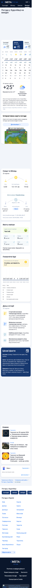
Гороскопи (25, 468)
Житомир (5, 533)
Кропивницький (7, 537)
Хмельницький (21, 533)
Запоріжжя (20, 510)
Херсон (19, 521)
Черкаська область (7, 480)
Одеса (19, 506)
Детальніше (15, 124)
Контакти (24, 572)
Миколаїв (20, 513)
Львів (4, 513)
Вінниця (19, 517)
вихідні (22, 492)
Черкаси (5, 529)
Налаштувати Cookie (16, 579)
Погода (15, 2)
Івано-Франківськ (8, 544)
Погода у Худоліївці (7, 482)
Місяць (12, 5)
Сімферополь (6, 521)
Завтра (20, 5)
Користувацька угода (11, 572)
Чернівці (5, 541)
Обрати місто (6, 552)
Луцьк (19, 544)
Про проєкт (23, 576)
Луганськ (5, 517)
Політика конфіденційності (16, 569)
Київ (3, 502)
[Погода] (15, 561)
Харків (19, 502)
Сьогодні (5, 5)
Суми (18, 529)
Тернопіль (20, 541)
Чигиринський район (21, 480)
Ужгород (5, 548)
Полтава (5, 525)
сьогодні (6, 492)
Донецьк (5, 510)
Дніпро (4, 506)
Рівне (18, 537)
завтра (14, 492)
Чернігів (19, 525)
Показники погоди (11, 576)
